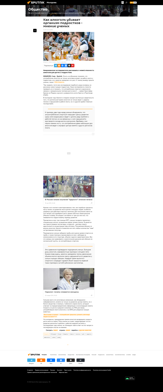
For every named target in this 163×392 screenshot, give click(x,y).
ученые (53, 337)
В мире (59, 334)
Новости (72, 334)
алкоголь (78, 334)
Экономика (62, 354)
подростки (88, 334)
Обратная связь (63, 372)
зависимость (47, 337)
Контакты (59, 370)
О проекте (30, 370)
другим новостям (85, 330)
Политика (53, 354)
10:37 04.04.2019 (48, 30)
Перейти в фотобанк (61, 62)
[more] (91, 203)
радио (68, 330)
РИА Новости (59, 82)
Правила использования (41, 370)
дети (83, 334)
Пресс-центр (67, 370)
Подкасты (101, 354)
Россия (94, 354)
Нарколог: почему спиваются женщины (62, 292)
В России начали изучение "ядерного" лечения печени (68, 199)
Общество (46, 334)
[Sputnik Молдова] (36, 4)
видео (55, 330)
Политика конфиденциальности (82, 370)
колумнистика (120, 354)
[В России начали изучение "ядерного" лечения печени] (68, 186)
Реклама (52, 370)
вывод (58, 337)
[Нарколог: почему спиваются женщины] (68, 279)
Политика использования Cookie (102, 370)
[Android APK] (130, 378)
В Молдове (53, 334)
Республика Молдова (83, 354)
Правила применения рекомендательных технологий (42, 372)
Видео (134, 354)
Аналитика (109, 354)
